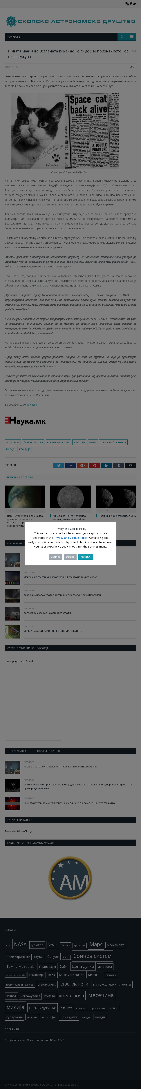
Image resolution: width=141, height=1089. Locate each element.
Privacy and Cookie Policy (71, 537)
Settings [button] (55, 556)
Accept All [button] (86, 556)
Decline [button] (70, 556)
